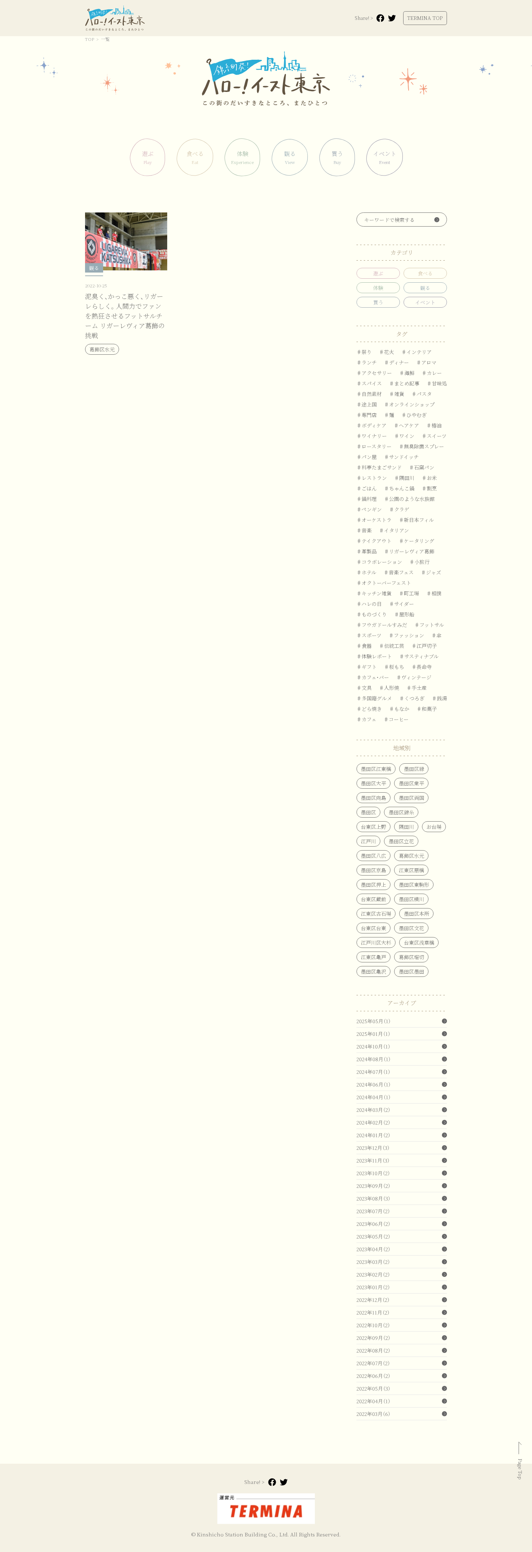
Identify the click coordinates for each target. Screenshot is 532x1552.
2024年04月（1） (373, 1097)
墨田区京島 (373, 870)
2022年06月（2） (373, 1375)
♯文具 (364, 687)
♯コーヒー (396, 719)
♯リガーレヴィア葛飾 (409, 551)
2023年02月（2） (373, 1274)
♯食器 (364, 645)
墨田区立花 (401, 841)
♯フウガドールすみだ (381, 624)
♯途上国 (366, 404)
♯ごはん (366, 488)
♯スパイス (369, 383)
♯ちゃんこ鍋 (399, 488)
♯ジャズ (431, 572)
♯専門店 (366, 414)
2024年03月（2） (373, 1109)
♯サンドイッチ (401, 456)
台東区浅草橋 (419, 942)
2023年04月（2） (373, 1249)
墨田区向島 (373, 797)
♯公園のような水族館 (409, 498)
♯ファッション (406, 635)
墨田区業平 (411, 783)
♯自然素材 (369, 393)
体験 (378, 287)
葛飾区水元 (411, 855)
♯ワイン (404, 435)
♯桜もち (394, 666)
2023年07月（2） (373, 1211)
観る (425, 287)
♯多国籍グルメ (374, 698)
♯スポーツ (368, 635)
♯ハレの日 (369, 603)
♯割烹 (429, 488)
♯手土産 (416, 687)
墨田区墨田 (411, 971)
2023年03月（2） (373, 1261)
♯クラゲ (399, 509)
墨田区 (368, 812)
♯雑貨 (396, 393)
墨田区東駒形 (414, 884)
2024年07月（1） (373, 1071)
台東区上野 (373, 826)
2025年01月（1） (373, 1033)
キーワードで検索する (389, 219)
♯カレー (432, 372)
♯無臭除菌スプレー (421, 446)
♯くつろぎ (412, 698)
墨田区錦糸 (401, 812)
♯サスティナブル (419, 656)
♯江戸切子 (424, 645)
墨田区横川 (411, 899)
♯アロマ (426, 362)
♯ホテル (366, 572)
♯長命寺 (421, 666)
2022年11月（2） (373, 1312)
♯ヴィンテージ (413, 677)
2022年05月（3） (373, 1388)
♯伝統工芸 (391, 645)
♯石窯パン (421, 467)
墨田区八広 (373, 855)
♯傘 (436, 635)
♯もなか (399, 708)
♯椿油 (434, 425)
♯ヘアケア (406, 425)
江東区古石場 (376, 913)
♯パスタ (421, 393)
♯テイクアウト (374, 540)
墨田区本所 (416, 913)
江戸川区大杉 (376, 942)
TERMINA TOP (425, 17)
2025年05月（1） (373, 1021)
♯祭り (364, 351)
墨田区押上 (373, 884)
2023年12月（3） (373, 1147)
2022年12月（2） (373, 1299)
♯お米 (429, 477)
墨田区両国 (411, 797)
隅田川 (406, 826)
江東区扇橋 (411, 870)
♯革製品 (366, 551)
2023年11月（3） (373, 1160)
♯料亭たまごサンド (379, 467)
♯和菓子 (427, 708)
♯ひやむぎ (414, 414)
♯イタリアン (394, 530)
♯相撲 (434, 593)
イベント (425, 302)
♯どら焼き (369, 708)
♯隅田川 (404, 477)
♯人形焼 (389, 687)
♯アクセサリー (374, 372)
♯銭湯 (439, 698)
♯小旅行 (419, 561)
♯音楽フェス (399, 572)
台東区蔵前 (373, 899)
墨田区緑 (414, 768)
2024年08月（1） (373, 1059)
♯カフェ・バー (372, 677)
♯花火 (386, 351)
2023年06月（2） (373, 1223)
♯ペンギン (369, 509)
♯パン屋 (366, 456)
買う (378, 302)
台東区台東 (373, 928)
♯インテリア (416, 351)
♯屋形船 (404, 614)
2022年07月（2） (373, 1363)
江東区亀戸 (373, 957)
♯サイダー (401, 603)
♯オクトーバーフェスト (383, 582)
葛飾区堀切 (411, 957)
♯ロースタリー (374, 446)
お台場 (434, 826)
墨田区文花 (411, 928)
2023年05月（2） (373, 1236)
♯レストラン (371, 477)
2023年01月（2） (373, 1287)
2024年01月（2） (373, 1135)
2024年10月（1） (373, 1046)
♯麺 (389, 414)
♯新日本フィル (416, 519)
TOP (89, 39)
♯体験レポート (374, 656)
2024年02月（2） (373, 1122)
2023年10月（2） (373, 1173)
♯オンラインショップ (409, 404)
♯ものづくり (371, 614)
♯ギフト (366, 666)
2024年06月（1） (373, 1084)
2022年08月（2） (373, 1350)
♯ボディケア (371, 425)
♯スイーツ (434, 435)
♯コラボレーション (379, 561)
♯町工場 (409, 593)
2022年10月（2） (373, 1325)
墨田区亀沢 (373, 971)
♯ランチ (366, 362)
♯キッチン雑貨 (374, 593)
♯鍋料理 (366, 498)
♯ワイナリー (371, 435)
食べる (425, 273)
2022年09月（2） (373, 1337)
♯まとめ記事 (404, 383)
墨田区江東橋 (376, 768)
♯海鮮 (406, 372)
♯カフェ (366, 719)
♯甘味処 (437, 383)
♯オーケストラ (374, 519)
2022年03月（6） (373, 1413)
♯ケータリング (416, 540)
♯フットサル (429, 624)
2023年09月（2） (373, 1185)
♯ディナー (396, 362)
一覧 (105, 39)
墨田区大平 (373, 783)
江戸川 (368, 841)
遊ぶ (378, 273)
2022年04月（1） (373, 1401)
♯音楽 (364, 530)
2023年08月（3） (373, 1198)
